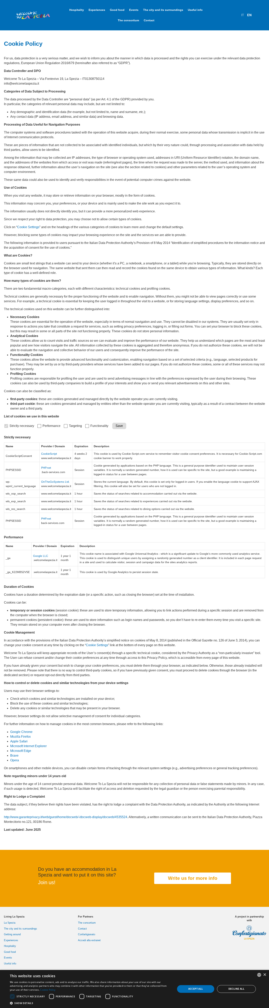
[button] (90, 1003)
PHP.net (46, 467)
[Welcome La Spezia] (33, 15)
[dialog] (134, 989)
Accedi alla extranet (89, 940)
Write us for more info (192, 878)
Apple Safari (19, 741)
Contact (149, 20)
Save (119, 425)
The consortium (128, 20)
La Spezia (9, 922)
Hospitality (76, 9)
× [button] (264, 974)
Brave (14, 755)
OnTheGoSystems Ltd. (55, 481)
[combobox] (259, 975)
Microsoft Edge (20, 750)
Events (133, 9)
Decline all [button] (236, 988)
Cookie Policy (47, 989)
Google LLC (40, 555)
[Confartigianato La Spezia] (249, 931)
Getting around (12, 934)
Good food (117, 9)
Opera (14, 760)
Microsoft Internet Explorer (28, 746)
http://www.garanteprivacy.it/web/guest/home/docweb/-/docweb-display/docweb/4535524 (65, 817)
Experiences (97, 9)
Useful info (195, 9)
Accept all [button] (195, 988)
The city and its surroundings (163, 9)
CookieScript (49, 453)
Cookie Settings (28, 227)
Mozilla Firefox (20, 736)
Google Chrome (21, 732)
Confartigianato (86, 934)
